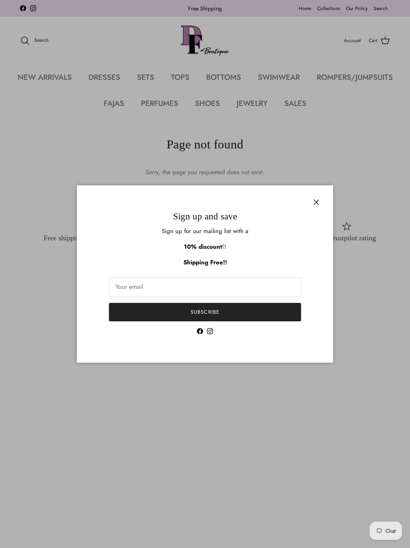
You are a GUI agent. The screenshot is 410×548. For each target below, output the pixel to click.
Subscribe (205, 312)
